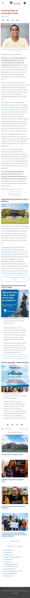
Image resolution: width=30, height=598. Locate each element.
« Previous (12, 541)
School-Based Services (10, 566)
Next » (18, 541)
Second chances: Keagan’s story (12, 454)
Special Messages (8, 569)
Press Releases (8, 559)
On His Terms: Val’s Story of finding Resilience (13, 507)
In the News (7, 552)
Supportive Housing (9, 573)
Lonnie (25, 273)
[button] (3, 20)
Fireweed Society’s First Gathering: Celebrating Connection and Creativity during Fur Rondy (14, 534)
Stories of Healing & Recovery (12, 571)
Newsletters (7, 555)
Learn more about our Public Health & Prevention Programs (15, 278)
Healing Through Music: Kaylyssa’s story (13, 480)
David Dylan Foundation (12, 231)
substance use (13, 321)
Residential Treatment (10, 564)
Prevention (7, 562)
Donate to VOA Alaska (15, 193)
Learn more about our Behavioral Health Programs (15, 356)
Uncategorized (8, 576)
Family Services (8, 550)
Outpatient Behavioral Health (12, 557)
